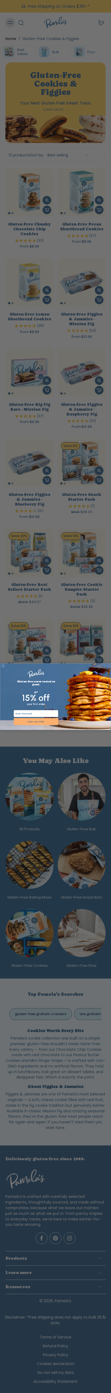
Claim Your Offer (35, 721)
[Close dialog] (3, 665)
